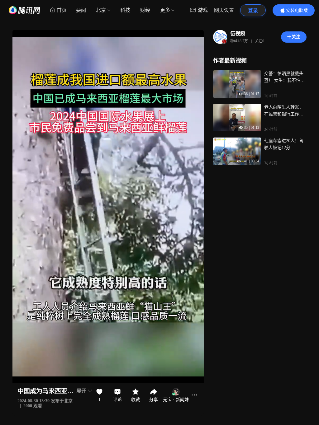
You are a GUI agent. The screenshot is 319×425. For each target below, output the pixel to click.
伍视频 (237, 33)
